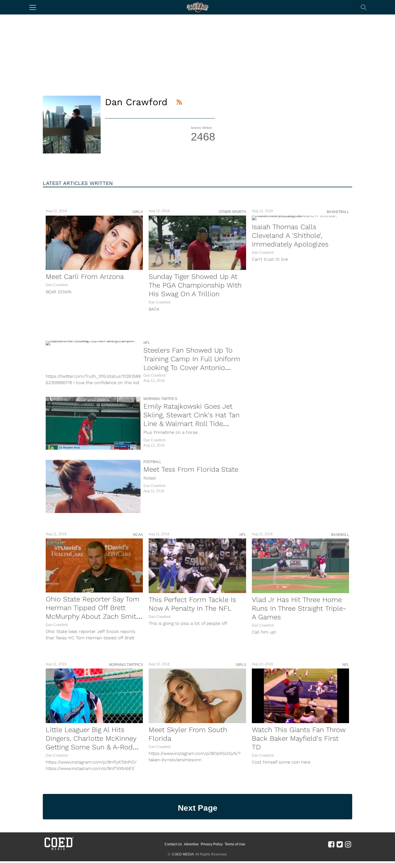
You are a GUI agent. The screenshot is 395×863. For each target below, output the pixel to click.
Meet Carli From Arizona (85, 277)
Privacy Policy (212, 844)
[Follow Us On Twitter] (339, 844)
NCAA (138, 535)
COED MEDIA (183, 854)
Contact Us (173, 844)
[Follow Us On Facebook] (331, 844)
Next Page (197, 807)
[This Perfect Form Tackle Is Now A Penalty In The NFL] (197, 565)
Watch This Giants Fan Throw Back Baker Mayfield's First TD (298, 738)
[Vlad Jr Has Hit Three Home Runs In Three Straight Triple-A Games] (300, 565)
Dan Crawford (57, 285)
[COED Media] (58, 849)
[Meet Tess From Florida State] (93, 486)
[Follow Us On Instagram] (348, 844)
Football (152, 462)
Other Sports (232, 212)
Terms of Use (235, 844)
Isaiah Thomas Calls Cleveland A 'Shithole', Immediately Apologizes (290, 235)
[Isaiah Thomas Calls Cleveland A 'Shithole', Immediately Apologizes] (300, 218)
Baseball (340, 535)
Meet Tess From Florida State (190, 469)
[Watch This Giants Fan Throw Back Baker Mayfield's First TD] (300, 695)
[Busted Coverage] (197, 7)
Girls (137, 212)
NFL (146, 343)
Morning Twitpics (160, 399)
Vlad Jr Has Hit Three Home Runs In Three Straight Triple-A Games (299, 608)
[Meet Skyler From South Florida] (197, 695)
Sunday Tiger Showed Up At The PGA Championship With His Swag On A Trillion (195, 285)
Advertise (191, 844)
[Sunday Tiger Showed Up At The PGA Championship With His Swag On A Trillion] (197, 243)
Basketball (338, 212)
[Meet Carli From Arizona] (94, 243)
